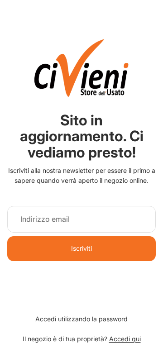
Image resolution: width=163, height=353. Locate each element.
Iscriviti (81, 248)
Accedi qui (125, 339)
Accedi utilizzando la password (81, 319)
